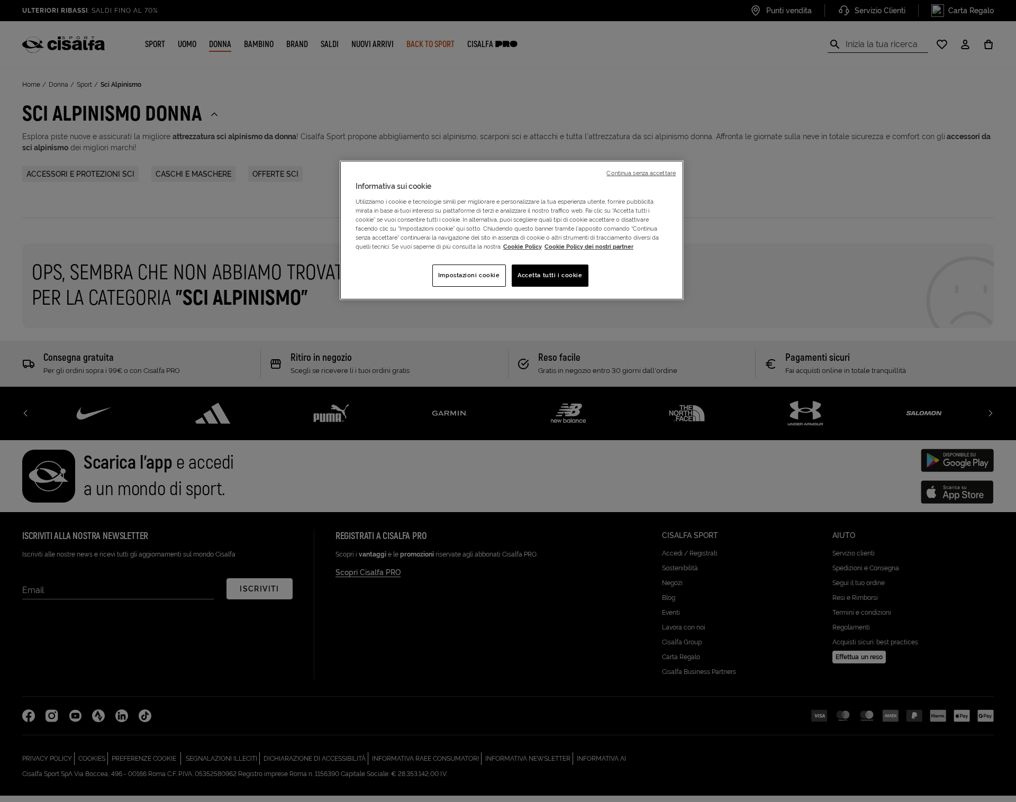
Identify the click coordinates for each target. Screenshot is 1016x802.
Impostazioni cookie (469, 275)
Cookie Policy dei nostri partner (589, 246)
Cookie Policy (522, 246)
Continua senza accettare (641, 173)
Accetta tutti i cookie (550, 275)
